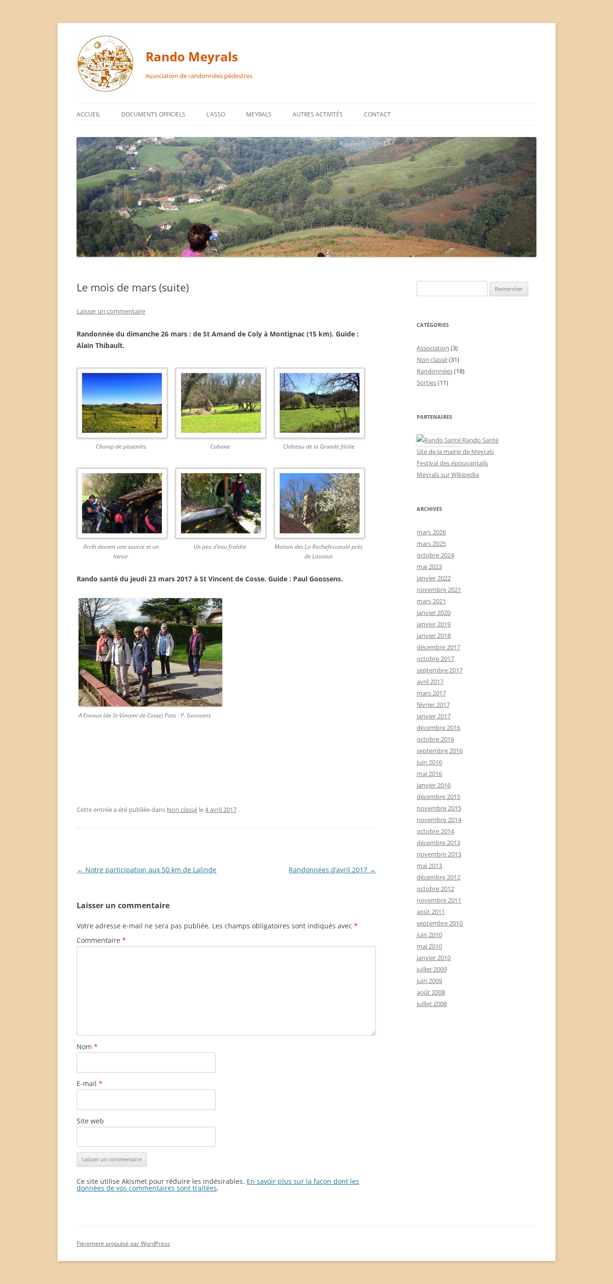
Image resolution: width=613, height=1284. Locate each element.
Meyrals (259, 114)
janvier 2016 (434, 785)
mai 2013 (429, 865)
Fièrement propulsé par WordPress (123, 1243)
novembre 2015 (439, 808)
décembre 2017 (438, 647)
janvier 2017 (434, 716)
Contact (377, 114)
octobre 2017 (435, 658)
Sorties (426, 382)
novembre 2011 (439, 900)
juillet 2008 (432, 1003)
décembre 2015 (438, 796)
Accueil (88, 114)
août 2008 (431, 992)
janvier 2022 (434, 578)
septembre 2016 (440, 750)
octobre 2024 (435, 555)
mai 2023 (429, 566)
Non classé (182, 809)
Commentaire (101, 940)
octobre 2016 (435, 739)
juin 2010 (429, 934)
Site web (90, 1120)
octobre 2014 (435, 831)
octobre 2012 (435, 888)
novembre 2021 (439, 589)
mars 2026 (431, 532)
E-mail (89, 1083)
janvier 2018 (434, 635)
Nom (87, 1046)
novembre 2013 (439, 854)
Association (433, 348)
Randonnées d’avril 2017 (332, 869)
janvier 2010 (434, 957)
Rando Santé (480, 440)
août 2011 (431, 911)
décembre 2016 (438, 727)
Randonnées (435, 371)
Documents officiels (153, 114)
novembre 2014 (439, 819)
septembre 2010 (440, 923)
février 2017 (433, 704)
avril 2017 (430, 681)
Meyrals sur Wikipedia (448, 474)
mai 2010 (429, 946)
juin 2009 (429, 980)
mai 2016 (429, 773)
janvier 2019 (434, 624)
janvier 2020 (434, 612)
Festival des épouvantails (452, 463)
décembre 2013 (438, 842)
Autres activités (318, 114)
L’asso (215, 114)
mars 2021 (431, 601)
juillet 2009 (432, 969)
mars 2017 (431, 693)
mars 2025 (431, 543)
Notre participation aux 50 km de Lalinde (146, 869)
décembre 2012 (438, 877)
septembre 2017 (440, 670)
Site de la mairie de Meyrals (455, 451)
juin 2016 (429, 762)
